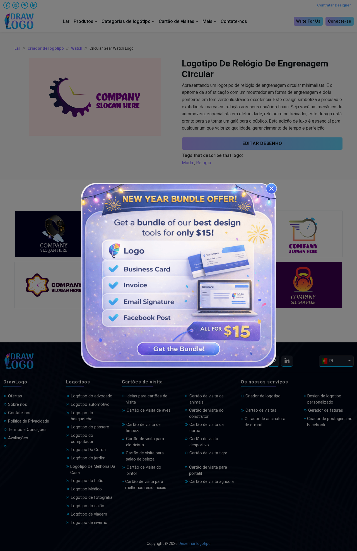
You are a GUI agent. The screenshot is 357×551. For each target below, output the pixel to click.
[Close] (271, 188)
